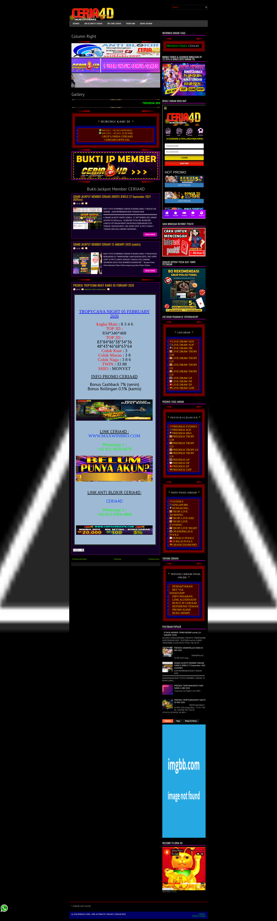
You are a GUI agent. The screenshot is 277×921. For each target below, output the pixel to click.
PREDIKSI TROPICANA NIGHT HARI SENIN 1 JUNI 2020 (188, 686)
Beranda (76, 23)
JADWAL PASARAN (146, 23)
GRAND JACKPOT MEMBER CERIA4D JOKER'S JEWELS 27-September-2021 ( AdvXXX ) (189, 665)
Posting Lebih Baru (79, 559)
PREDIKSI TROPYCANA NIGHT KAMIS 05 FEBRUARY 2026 (103, 285)
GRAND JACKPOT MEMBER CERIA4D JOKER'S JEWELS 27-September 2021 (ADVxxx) (112, 198)
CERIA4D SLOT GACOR (82, 906)
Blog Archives (191, 721)
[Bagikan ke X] (79, 550)
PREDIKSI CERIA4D (199, 916)
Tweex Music (166, 891)
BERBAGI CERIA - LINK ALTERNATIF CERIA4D (95, 914)
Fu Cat (174, 891)
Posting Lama (153, 559)
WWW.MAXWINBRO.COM (114, 435)
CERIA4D (114, 501)
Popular (168, 721)
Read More (150, 234)
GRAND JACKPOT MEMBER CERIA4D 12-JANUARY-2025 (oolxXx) (107, 244)
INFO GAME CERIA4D (114, 23)
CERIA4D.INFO (120, 914)
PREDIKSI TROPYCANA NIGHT (95, 289)
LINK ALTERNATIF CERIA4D (93, 23)
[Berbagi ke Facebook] (82, 550)
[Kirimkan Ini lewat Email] (74, 550)
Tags (178, 721)
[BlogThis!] (77, 550)
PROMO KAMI (130, 23)
